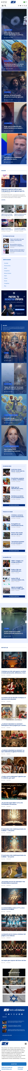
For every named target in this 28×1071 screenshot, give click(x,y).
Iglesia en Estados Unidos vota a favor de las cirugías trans (7, 230)
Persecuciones (7, 265)
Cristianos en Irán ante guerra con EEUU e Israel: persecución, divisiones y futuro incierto (13, 673)
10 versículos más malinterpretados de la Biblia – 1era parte (13, 856)
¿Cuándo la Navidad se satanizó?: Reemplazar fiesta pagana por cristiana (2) (14, 725)
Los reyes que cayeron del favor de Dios (13, 960)
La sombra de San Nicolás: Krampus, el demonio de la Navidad (13, 698)
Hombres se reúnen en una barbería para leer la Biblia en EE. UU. (18, 497)
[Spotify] (22, 1014)
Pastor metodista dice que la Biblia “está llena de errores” (17, 240)
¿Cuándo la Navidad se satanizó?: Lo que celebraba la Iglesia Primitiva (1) (12, 751)
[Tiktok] (26, 5)
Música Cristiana (7, 273)
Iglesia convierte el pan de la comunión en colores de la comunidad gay (20, 216)
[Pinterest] (19, 1014)
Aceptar (14, 1064)
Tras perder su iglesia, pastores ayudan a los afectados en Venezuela (20, 230)
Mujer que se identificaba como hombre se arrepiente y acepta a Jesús (18, 489)
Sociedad (6, 263)
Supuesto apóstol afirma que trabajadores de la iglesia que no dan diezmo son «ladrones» (12, 191)
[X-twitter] (22, 5)
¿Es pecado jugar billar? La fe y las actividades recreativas (12, 803)
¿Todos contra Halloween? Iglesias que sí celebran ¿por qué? (13, 777)
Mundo (5, 280)
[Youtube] (20, 5)
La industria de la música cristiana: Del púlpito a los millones (13, 935)
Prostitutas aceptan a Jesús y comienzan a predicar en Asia (17, 479)
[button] (25, 1044)
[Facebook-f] (18, 5)
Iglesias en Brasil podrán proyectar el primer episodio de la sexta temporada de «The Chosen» (16, 1030)
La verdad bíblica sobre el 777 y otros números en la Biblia (13, 908)
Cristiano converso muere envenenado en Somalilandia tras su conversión (17, 517)
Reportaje (4, 647)
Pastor (5, 275)
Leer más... (3, 199)
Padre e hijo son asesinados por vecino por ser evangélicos (16, 572)
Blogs (5, 325)
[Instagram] (24, 5)
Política (5, 278)
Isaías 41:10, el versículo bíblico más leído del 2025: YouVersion (18, 581)
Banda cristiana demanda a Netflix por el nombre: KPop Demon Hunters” (17, 251)
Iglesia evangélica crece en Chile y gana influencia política (18, 588)
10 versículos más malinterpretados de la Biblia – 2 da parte (13, 829)
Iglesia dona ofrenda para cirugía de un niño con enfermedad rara (7, 215)
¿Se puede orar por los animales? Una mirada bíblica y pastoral (13, 882)
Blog (5, 285)
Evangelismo (7, 270)
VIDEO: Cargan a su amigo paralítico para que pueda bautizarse (17, 563)
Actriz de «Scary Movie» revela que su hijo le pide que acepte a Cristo (17, 472)
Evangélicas (6, 283)
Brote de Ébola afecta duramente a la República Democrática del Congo (16, 246)
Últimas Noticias (8, 236)
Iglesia (3, 170)
